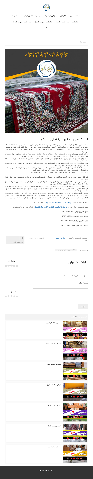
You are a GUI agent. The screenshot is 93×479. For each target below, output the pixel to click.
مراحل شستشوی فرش (32, 16)
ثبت (83, 306)
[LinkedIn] (43, 471)
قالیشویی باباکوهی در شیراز (55, 16)
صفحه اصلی (75, 16)
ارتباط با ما (16, 16)
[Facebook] (49, 471)
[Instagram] (51, 471)
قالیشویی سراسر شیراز (43, 22)
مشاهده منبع (60, 238)
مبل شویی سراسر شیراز (22, 22)
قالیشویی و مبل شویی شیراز (67, 22)
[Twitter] (46, 471)
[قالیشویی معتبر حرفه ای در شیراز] (46, 91)
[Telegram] (40, 471)
